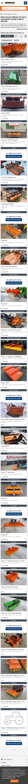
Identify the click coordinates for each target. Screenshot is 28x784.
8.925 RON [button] (4, 387)
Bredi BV (14, 148)
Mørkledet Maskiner (13, 390)
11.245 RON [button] (4, 706)
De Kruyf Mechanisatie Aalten (13, 212)
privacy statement (6, 778)
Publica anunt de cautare (14, 156)
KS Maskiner (14, 427)
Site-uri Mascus (8, 759)
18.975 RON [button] (4, 335)
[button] (7, 36)
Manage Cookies (12, 776)
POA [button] (2, 145)
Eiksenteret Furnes (14, 247)
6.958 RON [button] (4, 451)
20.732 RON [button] (4, 503)
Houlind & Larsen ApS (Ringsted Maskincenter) (14, 311)
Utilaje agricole (8, 14)
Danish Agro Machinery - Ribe (13, 338)
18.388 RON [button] (4, 91)
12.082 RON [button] (4, 245)
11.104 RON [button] (4, 565)
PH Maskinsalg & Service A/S (14, 364)
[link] (14, 50)
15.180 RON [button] (4, 477)
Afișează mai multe (22, 29)
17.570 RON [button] (4, 308)
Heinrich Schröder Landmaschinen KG (13, 121)
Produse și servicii (6, 765)
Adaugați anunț (25, 2)
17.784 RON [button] (4, 118)
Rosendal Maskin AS (13, 274)
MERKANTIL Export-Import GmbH (13, 94)
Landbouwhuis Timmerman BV (14, 185)
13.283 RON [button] (4, 361)
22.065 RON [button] (4, 65)
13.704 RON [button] (4, 617)
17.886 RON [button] (4, 539)
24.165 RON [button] (4, 272)
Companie (3, 762)
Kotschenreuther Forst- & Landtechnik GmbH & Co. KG (14, 67)
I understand (14, 781)
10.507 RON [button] (4, 182)
